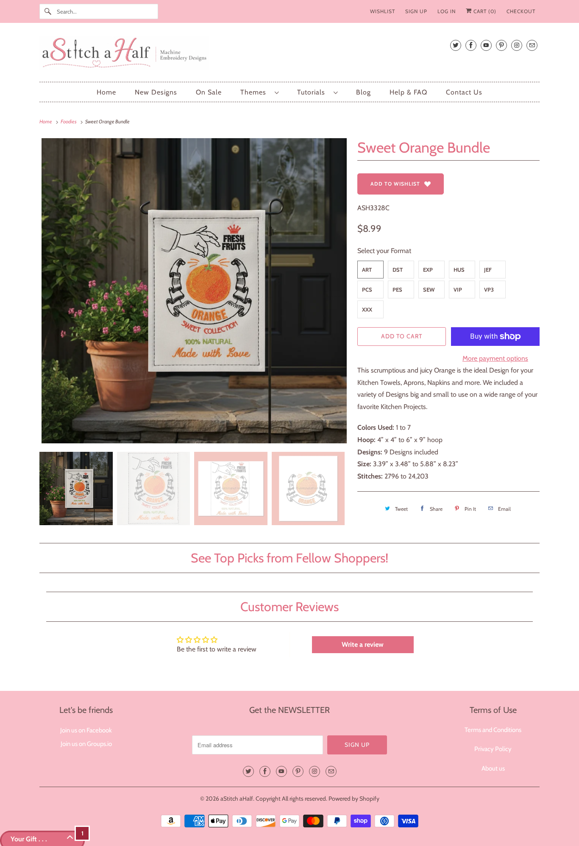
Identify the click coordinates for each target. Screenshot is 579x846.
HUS (459, 269)
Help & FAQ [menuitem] (408, 92)
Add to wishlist (395, 184)
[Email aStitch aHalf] (531, 45)
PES (397, 289)
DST (397, 269)
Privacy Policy (493, 749)
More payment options (495, 358)
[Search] (47, 11)
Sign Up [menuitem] (416, 11)
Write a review (363, 644)
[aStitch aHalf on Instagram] (516, 45)
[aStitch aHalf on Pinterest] (501, 45)
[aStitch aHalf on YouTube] (486, 45)
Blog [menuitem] (363, 92)
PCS (367, 289)
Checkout (521, 11)
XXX (367, 309)
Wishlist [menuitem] (382, 11)
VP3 (489, 289)
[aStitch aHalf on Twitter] (455, 45)
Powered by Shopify (353, 798)
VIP (458, 289)
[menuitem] (259, 92)
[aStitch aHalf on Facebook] (470, 45)
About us (493, 768)
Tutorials (313, 92)
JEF (488, 269)
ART (367, 269)
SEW (429, 289)
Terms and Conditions (493, 730)
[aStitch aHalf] (289, 54)
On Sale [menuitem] (209, 92)
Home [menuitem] (106, 92)
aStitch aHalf (236, 798)
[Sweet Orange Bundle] (194, 290)
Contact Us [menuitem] (464, 92)
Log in (446, 11)
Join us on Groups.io (86, 744)
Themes (255, 92)
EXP (428, 269)
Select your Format (384, 251)
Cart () (484, 11)
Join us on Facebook (86, 730)
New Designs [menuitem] (156, 92)
